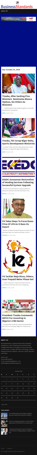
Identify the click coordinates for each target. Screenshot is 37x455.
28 (1, 398)
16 (12, 388)
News (3, 113)
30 (12, 398)
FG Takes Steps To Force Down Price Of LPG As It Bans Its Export (17, 224)
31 (17, 398)
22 (6, 393)
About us (9, 448)
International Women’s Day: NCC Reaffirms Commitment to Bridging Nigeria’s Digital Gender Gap (22, 430)
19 (28, 388)
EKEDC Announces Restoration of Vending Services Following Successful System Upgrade (18, 182)
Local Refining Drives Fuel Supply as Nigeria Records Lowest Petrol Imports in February (20, 414)
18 (23, 388)
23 (12, 393)
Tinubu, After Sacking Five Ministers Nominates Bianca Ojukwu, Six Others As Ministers (17, 100)
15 (6, 388)
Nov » (6, 404)
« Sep (2, 404)
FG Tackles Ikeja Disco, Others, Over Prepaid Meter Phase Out (18, 278)
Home (2, 448)
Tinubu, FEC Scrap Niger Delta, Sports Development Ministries (18, 142)
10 (17, 384)
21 (1, 393)
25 (23, 393)
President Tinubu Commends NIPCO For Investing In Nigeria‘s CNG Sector (17, 318)
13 (34, 384)
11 (23, 384)
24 (17, 393)
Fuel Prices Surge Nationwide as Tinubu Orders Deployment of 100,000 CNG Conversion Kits (21, 422)
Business (4, 235)
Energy (4, 193)
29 (6, 398)
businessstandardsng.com (18, 451)
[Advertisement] (18, 44)
